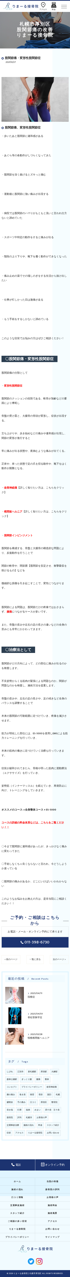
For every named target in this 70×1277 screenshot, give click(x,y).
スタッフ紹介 (53, 1125)
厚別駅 (44, 1071)
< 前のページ (10, 959)
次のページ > (59, 959)
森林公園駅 (12, 1079)
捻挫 (28, 1110)
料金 (40, 1125)
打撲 (19, 1110)
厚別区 (44, 1102)
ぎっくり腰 (26, 1079)
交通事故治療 (13, 1125)
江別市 (20, 1071)
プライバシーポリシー (31, 1087)
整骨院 (54, 1102)
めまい (38, 1110)
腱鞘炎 (10, 1102)
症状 (9, 1133)
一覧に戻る (35, 959)
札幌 (58, 1094)
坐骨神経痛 (51, 1087)
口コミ (33, 1102)
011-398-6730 (37, 942)
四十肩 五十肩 (52, 1110)
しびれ (10, 1071)
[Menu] (64, 6)
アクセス (19, 1133)
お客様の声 (42, 1117)
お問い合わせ (53, 1133)
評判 (19, 1117)
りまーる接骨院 (35, 1133)
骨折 (41, 1094)
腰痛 (38, 1079)
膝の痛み (11, 1094)
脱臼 (49, 1094)
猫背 (32, 1094)
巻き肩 (22, 1094)
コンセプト (12, 1087)
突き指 (10, 1110)
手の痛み (21, 1102)
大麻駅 (54, 1071)
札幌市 (29, 1117)
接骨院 (10, 1117)
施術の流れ (29, 1125)
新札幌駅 (32, 1071)
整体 (47, 1079)
